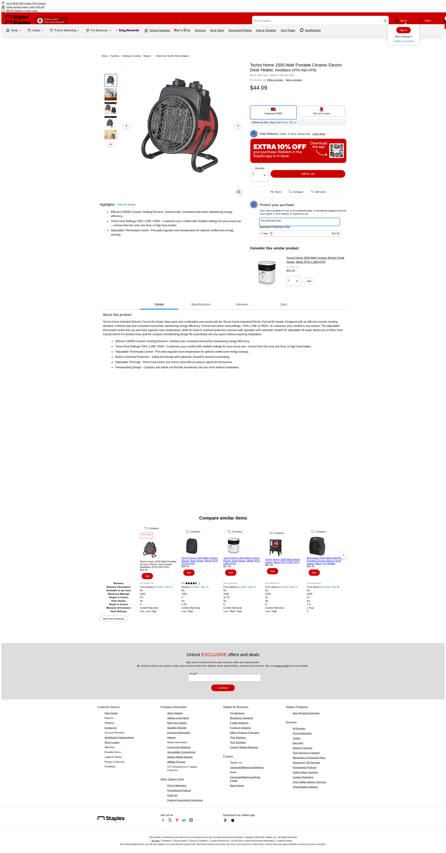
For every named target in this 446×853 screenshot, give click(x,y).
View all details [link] (126, 204)
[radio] (273, 111)
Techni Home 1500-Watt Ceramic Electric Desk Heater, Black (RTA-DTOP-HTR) (200, 561)
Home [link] (105, 56)
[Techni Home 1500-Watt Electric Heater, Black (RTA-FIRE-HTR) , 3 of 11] (285, 547)
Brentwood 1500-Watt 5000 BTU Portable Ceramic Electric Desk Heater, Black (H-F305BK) (325, 561)
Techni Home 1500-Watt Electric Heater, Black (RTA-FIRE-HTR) (282, 561)
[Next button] (111, 144)
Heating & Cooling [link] (131, 56)
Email (193, 673)
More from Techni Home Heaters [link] (172, 56)
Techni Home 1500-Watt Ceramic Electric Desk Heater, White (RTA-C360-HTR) (315, 260)
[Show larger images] (239, 192)
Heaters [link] (147, 56)
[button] (385, 20)
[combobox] (320, 21)
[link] (75, 3)
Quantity (259, 168)
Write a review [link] (275, 79)
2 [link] (199, 583)
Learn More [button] (318, 133)
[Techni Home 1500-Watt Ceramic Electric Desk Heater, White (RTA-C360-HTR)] (267, 273)
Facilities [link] (115, 56)
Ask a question (294, 79)
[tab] (159, 304)
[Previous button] (127, 126)
